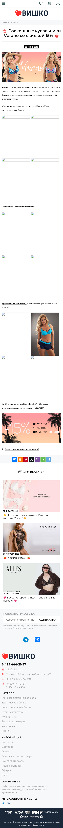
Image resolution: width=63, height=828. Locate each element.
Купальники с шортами (13, 303)
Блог (5, 775)
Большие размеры (13, 721)
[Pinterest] (25, 459)
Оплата (6, 751)
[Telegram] (48, 459)
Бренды (6, 730)
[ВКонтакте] (14, 459)
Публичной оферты (23, 628)
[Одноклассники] (20, 459)
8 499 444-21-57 (14, 664)
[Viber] (37, 459)
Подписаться (47, 619)
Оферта (6, 770)
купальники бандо (15, 110)
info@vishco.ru (14, 669)
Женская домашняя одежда (19, 697)
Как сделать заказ (13, 761)
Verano (5, 87)
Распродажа (9, 726)
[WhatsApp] (43, 459)
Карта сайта (38, 825)
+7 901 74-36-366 (15, 686)
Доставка (7, 746)
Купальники (9, 716)
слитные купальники (23, 206)
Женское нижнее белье (16, 707)
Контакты (7, 742)
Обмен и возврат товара (17, 756)
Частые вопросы (12, 765)
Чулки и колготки (13, 712)
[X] (31, 459)
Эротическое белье (14, 702)
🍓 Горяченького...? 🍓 (16, 557)
